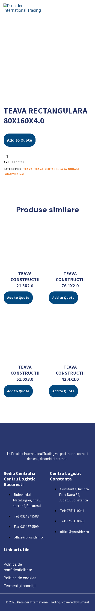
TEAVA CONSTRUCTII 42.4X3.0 (70, 373)
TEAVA (28, 169)
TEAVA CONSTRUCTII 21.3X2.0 (25, 280)
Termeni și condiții (20, 585)
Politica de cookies (20, 578)
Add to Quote (19, 140)
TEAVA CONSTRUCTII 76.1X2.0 (70, 280)
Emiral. (84, 602)
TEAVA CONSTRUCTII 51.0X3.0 (25, 373)
